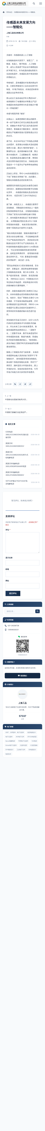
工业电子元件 (21, 749)
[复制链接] (30, 384)
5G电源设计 (32, 749)
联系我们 (24, 676)
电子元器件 (9, 737)
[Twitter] (25, 384)
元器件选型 (23, 745)
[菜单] (40, 3)
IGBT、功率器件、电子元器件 (15, 732)
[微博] (20, 384)
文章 (22, 719)
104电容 (34, 741)
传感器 (20, 82)
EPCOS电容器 (32, 737)
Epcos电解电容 (10, 741)
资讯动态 (9, 12)
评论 (8, 530)
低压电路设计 (31, 732)
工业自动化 (18, 98)
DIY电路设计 (9, 749)
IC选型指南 (33, 745)
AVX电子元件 (20, 737)
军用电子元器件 (23, 741)
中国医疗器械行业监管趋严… (16, 412)
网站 (7, 581)
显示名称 (9, 558)
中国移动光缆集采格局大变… (16, 399)
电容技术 (8, 754)
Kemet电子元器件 (11, 745)
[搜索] (34, 3)
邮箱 (7, 569)
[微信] (15, 384)
